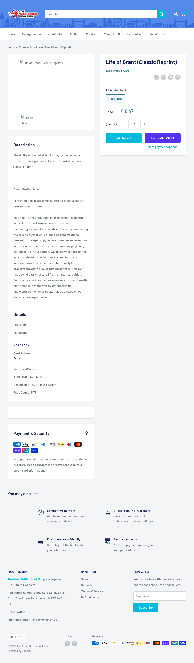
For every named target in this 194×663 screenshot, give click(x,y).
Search (85, 579)
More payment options (163, 147)
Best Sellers (135, 34)
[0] (183, 14)
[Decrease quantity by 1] (124, 124)
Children (91, 34)
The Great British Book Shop (26, 579)
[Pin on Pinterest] (163, 77)
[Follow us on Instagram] (74, 643)
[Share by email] (178, 77)
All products (25, 47)
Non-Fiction (55, 34)
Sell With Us (157, 34)
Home (11, 34)
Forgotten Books (117, 71)
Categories (29, 34)
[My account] (176, 14)
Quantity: (112, 124)
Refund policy (90, 597)
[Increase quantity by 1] (145, 124)
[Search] (161, 14)
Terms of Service (92, 591)
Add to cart (123, 138)
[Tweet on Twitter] (170, 77)
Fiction (74, 34)
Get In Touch (89, 585)
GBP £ (13, 636)
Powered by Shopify (19, 651)
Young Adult (112, 34)
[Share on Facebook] (156, 77)
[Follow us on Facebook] (67, 643)
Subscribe (146, 607)
